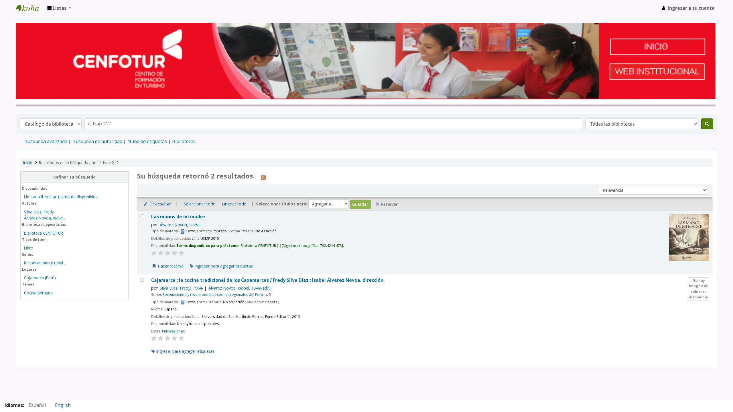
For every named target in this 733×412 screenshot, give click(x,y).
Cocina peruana (38, 293)
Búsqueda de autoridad (97, 141)
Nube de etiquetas (147, 141)
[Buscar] (707, 123)
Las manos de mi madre (178, 216)
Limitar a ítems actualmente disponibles (60, 196)
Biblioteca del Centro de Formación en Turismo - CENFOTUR (30, 8)
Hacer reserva (170, 266)
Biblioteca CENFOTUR (43, 233)
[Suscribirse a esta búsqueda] (263, 176)
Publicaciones (173, 331)
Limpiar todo (234, 204)
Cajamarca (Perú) (40, 277)
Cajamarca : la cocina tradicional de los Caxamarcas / (268, 280)
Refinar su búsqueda (74, 177)
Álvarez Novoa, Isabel (180, 224)
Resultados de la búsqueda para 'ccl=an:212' (79, 162)
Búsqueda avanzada (45, 141)
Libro (28, 248)
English (63, 405)
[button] (59, 8)
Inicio (27, 162)
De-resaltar (159, 204)
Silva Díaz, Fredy (39, 212)
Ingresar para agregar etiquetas (223, 266)
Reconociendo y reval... (45, 263)
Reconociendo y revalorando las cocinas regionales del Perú (213, 294)
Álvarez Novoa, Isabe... (45, 218)
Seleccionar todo (200, 204)
